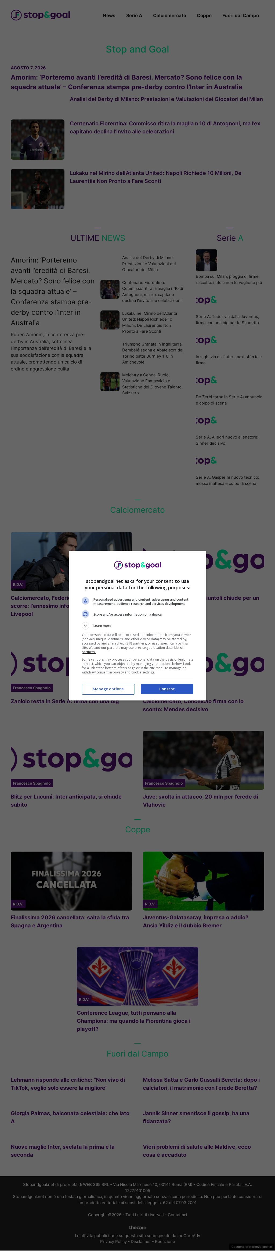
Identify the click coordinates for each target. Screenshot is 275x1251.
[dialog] (137, 626)
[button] (137, 626)
